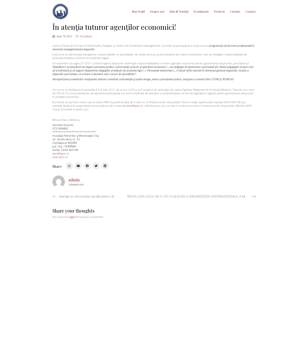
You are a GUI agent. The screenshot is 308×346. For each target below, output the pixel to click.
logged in (73, 217)
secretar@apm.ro (132, 105)
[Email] (78, 165)
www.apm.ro (60, 157)
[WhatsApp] (69, 165)
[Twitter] (96, 165)
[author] (58, 181)
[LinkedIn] (105, 165)
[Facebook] (87, 165)
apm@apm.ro (60, 153)
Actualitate (86, 36)
